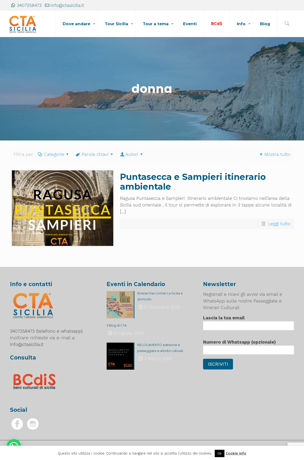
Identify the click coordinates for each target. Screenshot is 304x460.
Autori (131, 154)
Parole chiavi (95, 154)
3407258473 (29, 5)
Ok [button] (220, 453)
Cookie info (236, 453)
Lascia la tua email (224, 318)
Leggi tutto (279, 223)
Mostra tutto (277, 154)
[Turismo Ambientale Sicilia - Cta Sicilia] (22, 24)
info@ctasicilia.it (67, 5)
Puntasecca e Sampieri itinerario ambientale (193, 182)
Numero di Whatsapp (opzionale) (239, 342)
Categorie (54, 154)
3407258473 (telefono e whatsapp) (46, 331)
